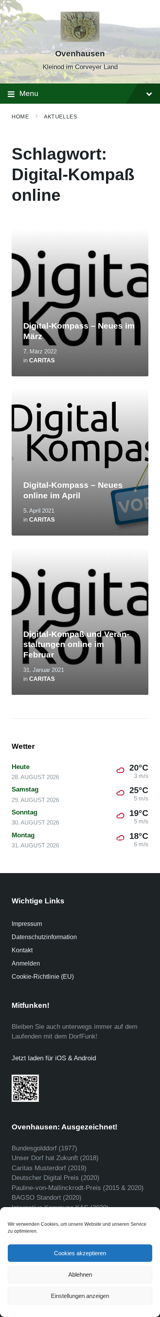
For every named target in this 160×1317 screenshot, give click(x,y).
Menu (28, 93)
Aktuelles (60, 116)
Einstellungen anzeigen (80, 1296)
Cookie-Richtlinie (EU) (43, 976)
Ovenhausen (80, 53)
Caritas (42, 360)
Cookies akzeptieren (80, 1253)
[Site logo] (80, 39)
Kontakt (22, 950)
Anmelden (26, 963)
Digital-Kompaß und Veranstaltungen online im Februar (76, 644)
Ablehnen (80, 1274)
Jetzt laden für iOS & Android (54, 1058)
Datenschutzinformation (44, 937)
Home (20, 116)
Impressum (27, 923)
